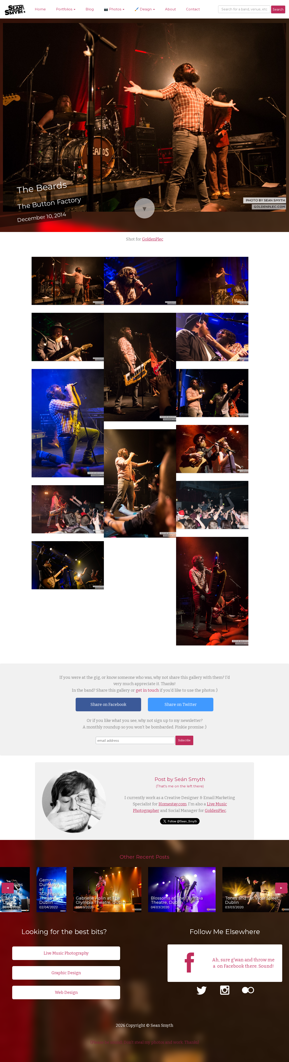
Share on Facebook (108, 704)
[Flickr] (248, 991)
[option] (15, 889)
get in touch (147, 690)
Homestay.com (172, 804)
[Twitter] (201, 991)
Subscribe (184, 740)
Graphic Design (66, 972)
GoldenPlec (152, 239)
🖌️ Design (144, 9)
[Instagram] (224, 991)
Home (40, 9)
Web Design (66, 992)
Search (278, 9)
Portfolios (64, 9)
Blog (90, 9)
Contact (193, 9)
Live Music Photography (66, 953)
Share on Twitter (181, 704)
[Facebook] (189, 976)
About (170, 9)
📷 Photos (113, 9)
